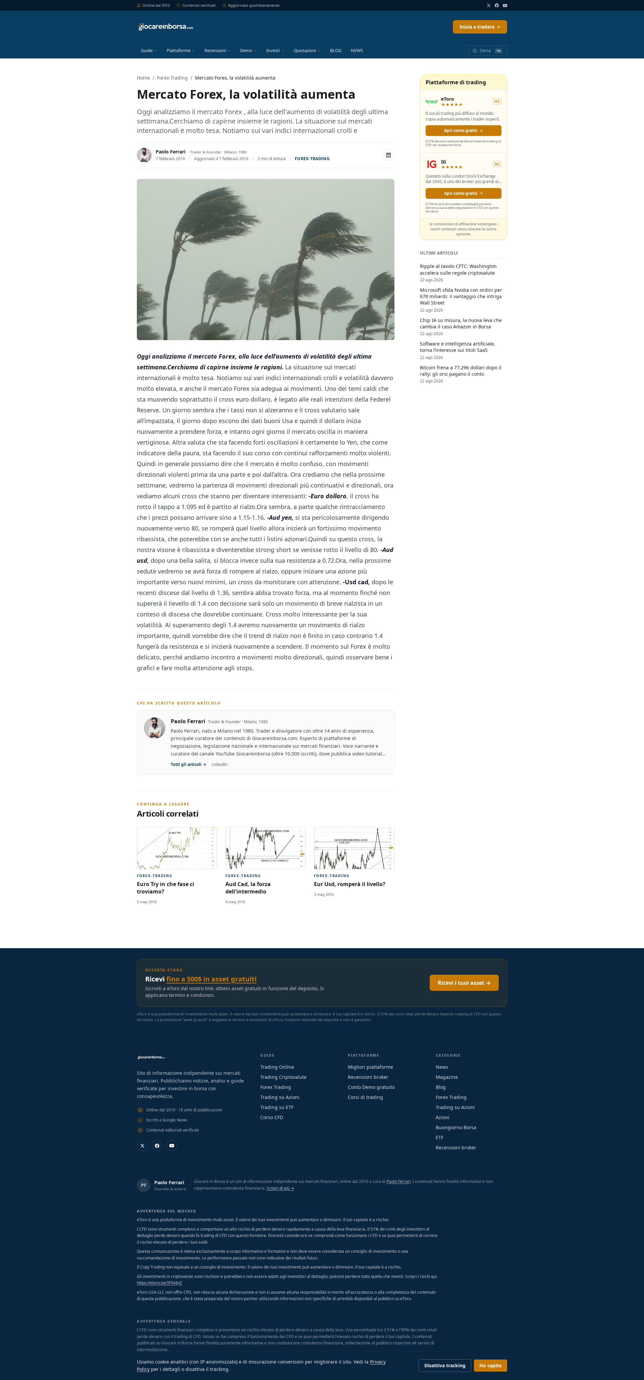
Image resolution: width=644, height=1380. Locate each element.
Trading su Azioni (280, 1097)
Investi (273, 50)
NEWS (357, 50)
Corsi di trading (365, 1097)
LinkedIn (219, 764)
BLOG (335, 50)
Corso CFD (271, 1117)
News (442, 1067)
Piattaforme (179, 50)
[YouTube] (505, 5)
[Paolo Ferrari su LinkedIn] (388, 155)
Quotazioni (305, 50)
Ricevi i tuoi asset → (464, 982)
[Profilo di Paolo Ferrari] (144, 155)
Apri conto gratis (460, 130)
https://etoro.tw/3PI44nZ (159, 1283)
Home (143, 78)
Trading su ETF (276, 1107)
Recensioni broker (368, 1077)
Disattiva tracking (445, 1365)
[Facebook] (497, 5)
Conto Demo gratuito (371, 1087)
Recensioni (215, 50)
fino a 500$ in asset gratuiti (211, 978)
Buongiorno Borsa (456, 1127)
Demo (246, 50)
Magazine (447, 1077)
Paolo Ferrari (170, 151)
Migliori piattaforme (370, 1067)
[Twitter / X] (489, 5)
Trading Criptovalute (283, 1077)
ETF (439, 1137)
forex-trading (312, 159)
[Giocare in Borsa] (165, 26)
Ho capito (490, 1365)
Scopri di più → (280, 1188)
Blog (441, 1087)
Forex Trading (172, 78)
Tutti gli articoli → (188, 764)
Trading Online (277, 1067)
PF (144, 1185)
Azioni (442, 1117)
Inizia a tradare (477, 27)
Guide (147, 50)
